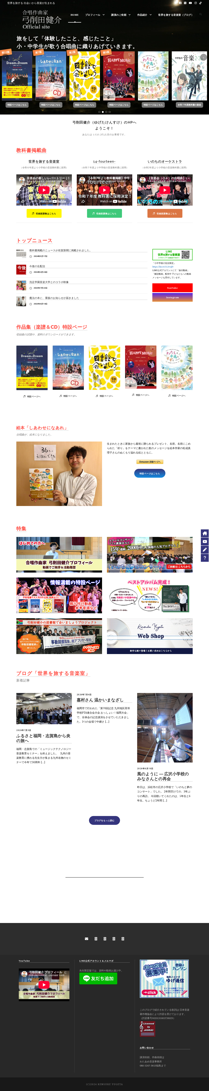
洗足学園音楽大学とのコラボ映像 (49, 282)
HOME (75, 14)
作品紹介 (142, 14)
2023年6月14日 (41, 303)
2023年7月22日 (41, 288)
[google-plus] (105, 939)
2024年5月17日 (41, 256)
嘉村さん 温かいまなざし (100, 699)
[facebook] (96, 939)
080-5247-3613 (148, 1065)
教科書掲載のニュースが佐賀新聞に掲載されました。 (60, 250)
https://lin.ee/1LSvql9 (162, 266)
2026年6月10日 (145, 768)
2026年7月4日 (84, 694)
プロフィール (92, 14)
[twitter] (123, 939)
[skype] (114, 939)
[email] (86, 939)
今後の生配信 (37, 266)
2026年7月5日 (23, 730)
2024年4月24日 (41, 272)
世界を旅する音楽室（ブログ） (176, 14)
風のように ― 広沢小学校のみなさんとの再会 (163, 776)
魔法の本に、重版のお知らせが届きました (54, 298)
